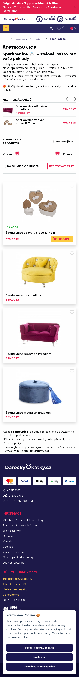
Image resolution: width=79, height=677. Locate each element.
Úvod (5, 38)
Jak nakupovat (12, 530)
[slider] (17, 153)
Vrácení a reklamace (15, 552)
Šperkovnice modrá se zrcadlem (28, 412)
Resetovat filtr (62, 166)
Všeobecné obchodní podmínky (23, 520)
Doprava (8, 536)
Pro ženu (38, 38)
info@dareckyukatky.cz (18, 578)
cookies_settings (13, 562)
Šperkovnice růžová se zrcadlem (32, 108)
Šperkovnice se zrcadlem (23, 295)
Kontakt (8, 541)
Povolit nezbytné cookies (39, 666)
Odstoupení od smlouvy (18, 557)
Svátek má (45, 7)
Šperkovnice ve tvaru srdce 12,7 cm (31, 122)
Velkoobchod (11, 594)
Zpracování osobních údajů (20, 525)
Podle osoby (21, 38)
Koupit (64, 239)
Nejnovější (63, 141)
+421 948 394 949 (14, 584)
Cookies (8, 546)
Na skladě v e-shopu (23, 166)
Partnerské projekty (15, 589)
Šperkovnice (58, 38)
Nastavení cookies (17, 637)
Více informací (61, 633)
